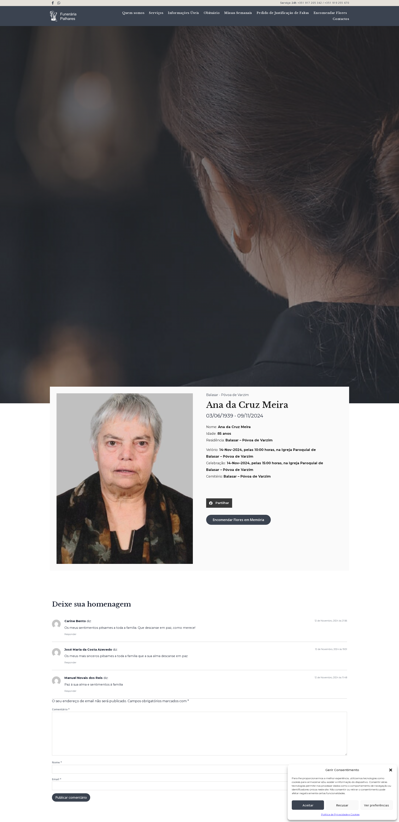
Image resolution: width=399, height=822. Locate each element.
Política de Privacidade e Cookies (340, 814)
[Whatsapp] (59, 3)
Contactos (341, 19)
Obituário (212, 13)
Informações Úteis (183, 13)
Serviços (156, 13)
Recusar (342, 805)
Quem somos (133, 13)
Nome (57, 762)
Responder (70, 634)
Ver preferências (376, 805)
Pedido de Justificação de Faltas (283, 13)
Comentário (61, 709)
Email (56, 779)
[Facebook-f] (53, 3)
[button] (391, 770)
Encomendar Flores (330, 13)
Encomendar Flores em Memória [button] (238, 519)
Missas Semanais (238, 13)
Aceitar (308, 805)
